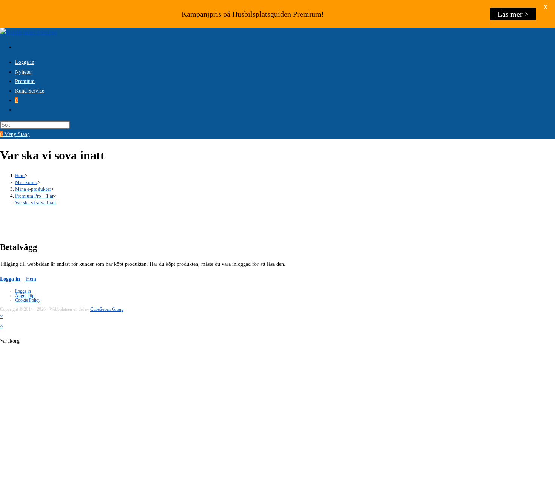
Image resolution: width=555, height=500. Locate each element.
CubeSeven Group (106, 309)
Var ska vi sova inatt (35, 202)
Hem (30, 279)
